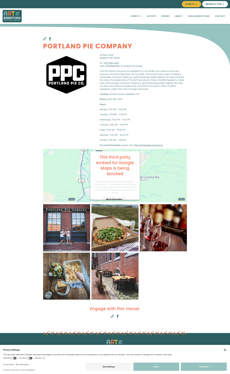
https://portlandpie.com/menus (148, 145)
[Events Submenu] (141, 16)
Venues (165, 16)
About (179, 16)
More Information (114, 199)
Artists (151, 16)
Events (135, 16)
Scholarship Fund (199, 16)
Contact (220, 16)
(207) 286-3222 (111, 63)
